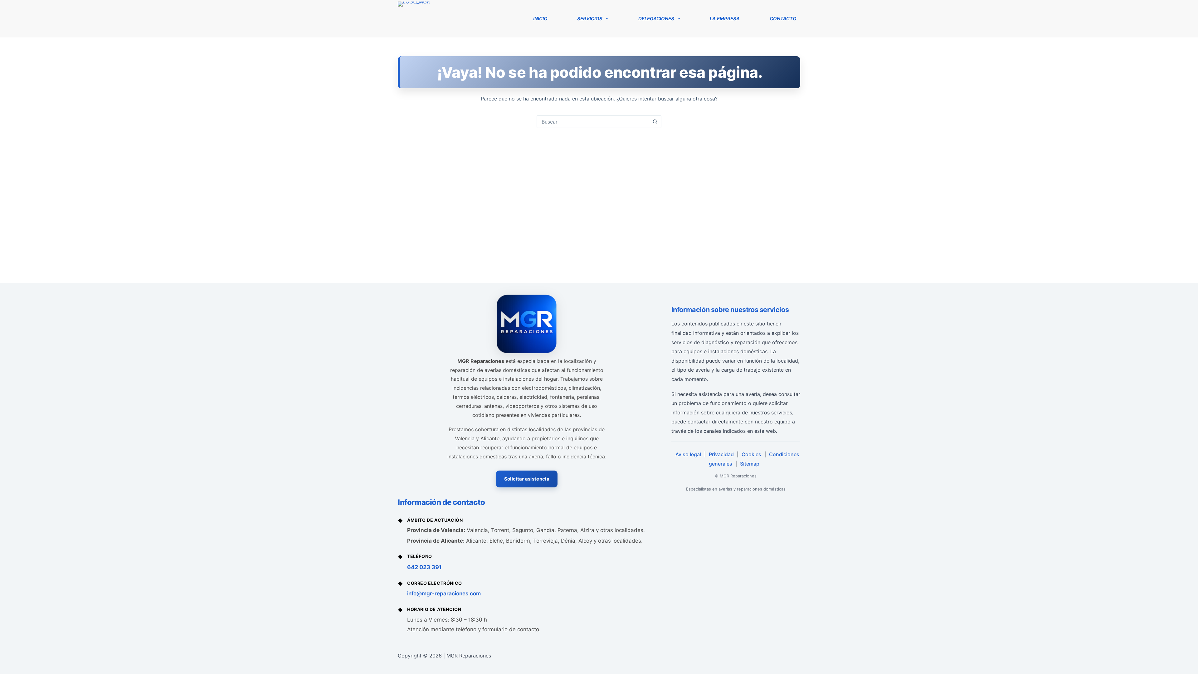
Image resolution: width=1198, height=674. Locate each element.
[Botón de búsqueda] (655, 121)
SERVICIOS (589, 19)
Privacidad (721, 454)
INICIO (540, 19)
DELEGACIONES (656, 19)
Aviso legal (688, 454)
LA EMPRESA (725, 19)
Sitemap (749, 464)
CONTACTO (783, 19)
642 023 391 (424, 567)
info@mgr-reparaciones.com (444, 593)
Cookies (751, 454)
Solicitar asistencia (526, 479)
